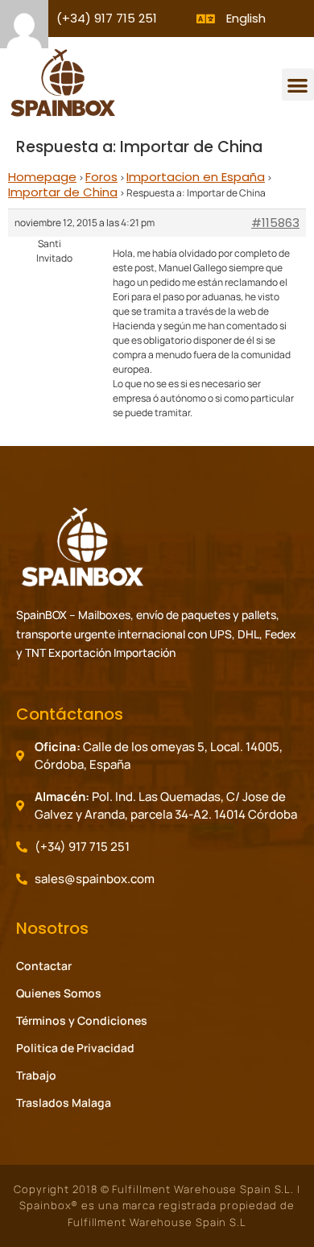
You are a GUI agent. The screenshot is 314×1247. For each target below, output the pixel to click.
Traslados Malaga (63, 1102)
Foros (101, 176)
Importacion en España (195, 176)
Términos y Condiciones (81, 1020)
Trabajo (36, 1075)
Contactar (44, 965)
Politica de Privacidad (75, 1047)
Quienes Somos (58, 993)
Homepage (42, 176)
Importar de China (63, 192)
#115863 (275, 223)
